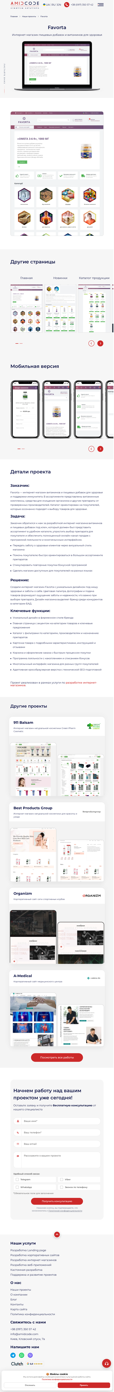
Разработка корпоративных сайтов (34, 1255)
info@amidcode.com (24, 1334)
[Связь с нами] (106, 1363)
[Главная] (24, 5)
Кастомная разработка (26, 1270)
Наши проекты (20, 1289)
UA (48, 4)
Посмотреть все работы (57, 1057)
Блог (13, 1299)
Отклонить (30, 1385)
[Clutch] (17, 1363)
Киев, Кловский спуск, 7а (27, 1339)
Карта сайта (18, 1309)
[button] (101, 5)
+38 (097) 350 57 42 (82, 4)
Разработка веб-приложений (30, 1265)
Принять (84, 1385)
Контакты (16, 1304)
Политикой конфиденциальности (65, 1210)
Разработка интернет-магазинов (33, 1260)
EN (59, 4)
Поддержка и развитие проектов (33, 1274)
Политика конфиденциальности (32, 1314)
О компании (18, 1294)
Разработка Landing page (28, 1250)
